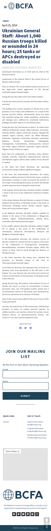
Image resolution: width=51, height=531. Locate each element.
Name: (5, 381)
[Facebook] (14, 514)
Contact (6, 422)
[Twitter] (19, 514)
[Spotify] (32, 514)
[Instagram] (37, 514)
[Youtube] (23, 514)
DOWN (47, 527)
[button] (5, 7)
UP (47, 520)
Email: (5, 369)
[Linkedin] (28, 514)
